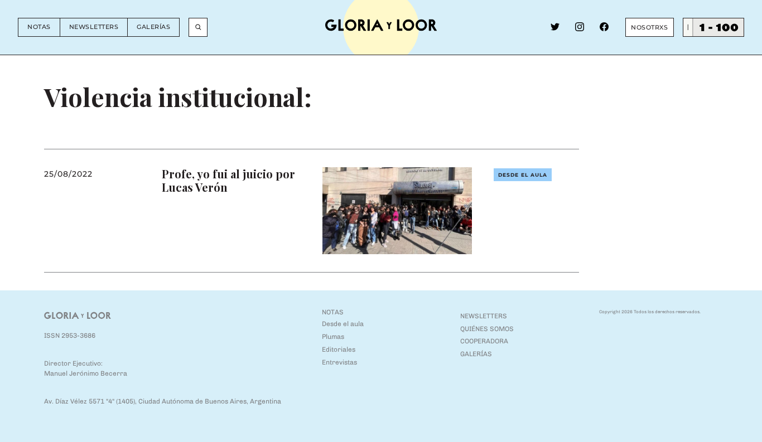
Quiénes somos (487, 329)
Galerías (153, 27)
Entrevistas (339, 362)
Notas (39, 27)
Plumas (333, 337)
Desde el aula (522, 175)
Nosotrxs (649, 27)
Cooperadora (484, 341)
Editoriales (338, 349)
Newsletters (94, 27)
